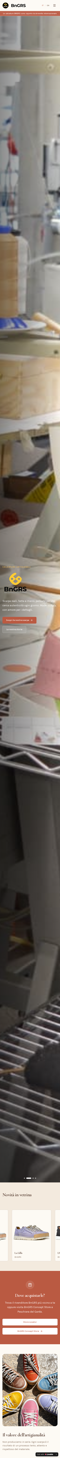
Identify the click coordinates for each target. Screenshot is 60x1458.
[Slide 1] (24, 1178)
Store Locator (30, 1322)
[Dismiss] (56, 1454)
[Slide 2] (27, 1178)
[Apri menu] (54, 5)
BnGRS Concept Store (28, 1331)
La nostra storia (14, 629)
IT (42, 5)
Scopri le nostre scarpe (17, 620)
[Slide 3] (31, 1178)
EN (48, 5)
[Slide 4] (35, 1178)
